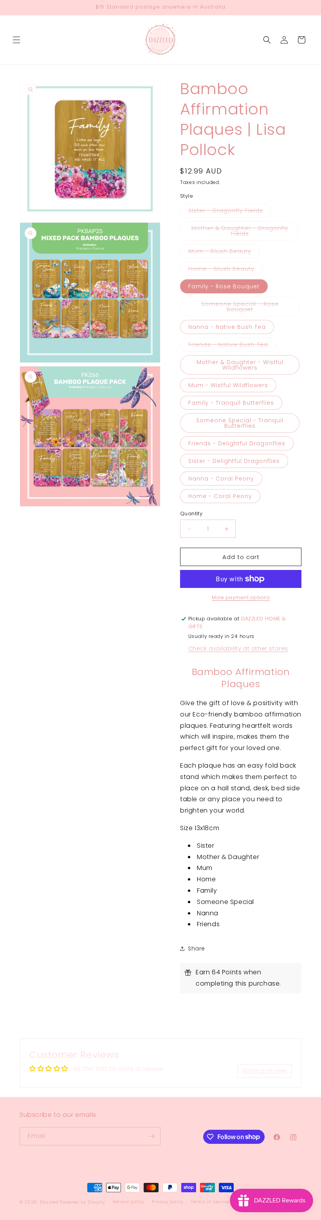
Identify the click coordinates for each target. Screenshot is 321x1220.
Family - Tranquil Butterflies (231, 403)
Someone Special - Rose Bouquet (245, 308)
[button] (16, 39)
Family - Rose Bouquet (224, 286)
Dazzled (50, 1202)
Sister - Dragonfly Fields (229, 212)
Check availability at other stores (238, 648)
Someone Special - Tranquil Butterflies (239, 423)
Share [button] (196, 948)
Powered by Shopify (82, 1202)
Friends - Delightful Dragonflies (236, 443)
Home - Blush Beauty (225, 270)
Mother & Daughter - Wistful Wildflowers (240, 365)
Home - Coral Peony (220, 496)
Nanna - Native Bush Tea (227, 327)
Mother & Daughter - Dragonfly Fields (240, 232)
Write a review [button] (264, 1070)
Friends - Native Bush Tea (232, 346)
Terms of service (210, 1202)
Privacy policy (167, 1202)
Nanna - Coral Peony (221, 478)
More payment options (241, 597)
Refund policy (128, 1202)
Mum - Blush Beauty (224, 252)
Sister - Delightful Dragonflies (234, 461)
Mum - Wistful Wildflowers (228, 385)
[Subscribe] (151, 1136)
